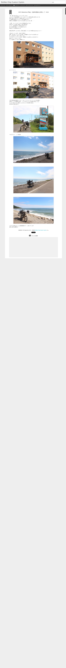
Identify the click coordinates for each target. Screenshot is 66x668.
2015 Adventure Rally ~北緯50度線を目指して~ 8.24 (33, 12)
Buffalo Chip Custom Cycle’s (41, 230)
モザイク (18, 5)
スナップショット (29, 5)
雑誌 (14, 5)
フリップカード (9, 5)
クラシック (3, 5)
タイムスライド (37, 5)
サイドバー (22, 5)
